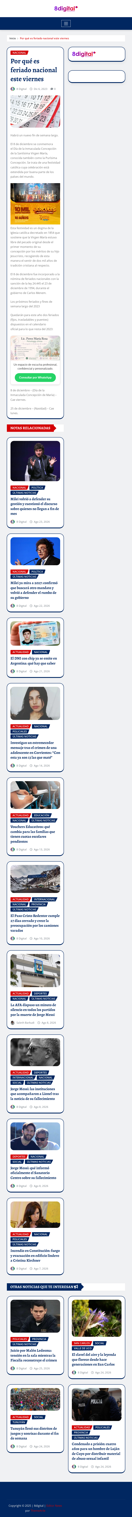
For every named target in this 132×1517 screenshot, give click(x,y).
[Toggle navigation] (66, 23)
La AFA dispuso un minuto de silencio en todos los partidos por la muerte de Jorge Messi (33, 1009)
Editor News (54, 1506)
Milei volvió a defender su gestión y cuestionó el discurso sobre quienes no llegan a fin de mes (34, 506)
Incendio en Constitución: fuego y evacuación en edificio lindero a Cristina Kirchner (35, 1255)
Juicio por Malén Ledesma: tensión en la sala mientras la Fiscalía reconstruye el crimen (33, 1355)
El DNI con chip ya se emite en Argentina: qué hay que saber (33, 661)
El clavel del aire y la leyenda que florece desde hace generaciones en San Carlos (94, 1359)
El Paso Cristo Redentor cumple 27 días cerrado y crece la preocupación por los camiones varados (35, 923)
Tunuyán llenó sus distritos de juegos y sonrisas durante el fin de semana (34, 1433)
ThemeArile (38, 1511)
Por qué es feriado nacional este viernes (44, 38)
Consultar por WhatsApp (35, 377)
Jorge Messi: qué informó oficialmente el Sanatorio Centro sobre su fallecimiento (33, 1172)
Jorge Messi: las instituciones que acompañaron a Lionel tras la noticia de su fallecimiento (34, 1093)
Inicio (12, 38)
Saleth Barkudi (25, 1022)
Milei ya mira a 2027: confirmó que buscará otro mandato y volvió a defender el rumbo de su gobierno (34, 590)
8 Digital (21, 89)
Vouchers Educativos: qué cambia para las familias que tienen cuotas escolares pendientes (32, 834)
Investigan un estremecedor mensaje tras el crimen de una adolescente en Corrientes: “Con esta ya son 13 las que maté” (35, 750)
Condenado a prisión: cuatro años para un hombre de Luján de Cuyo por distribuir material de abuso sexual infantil (96, 1451)
